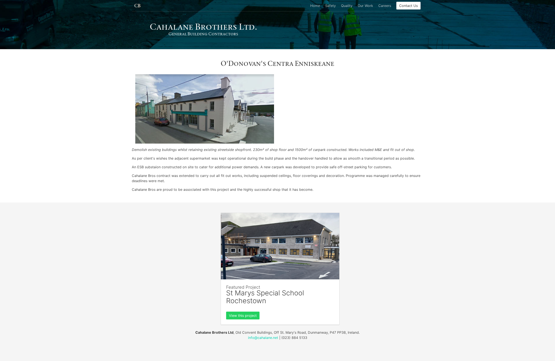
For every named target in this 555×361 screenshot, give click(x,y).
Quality (347, 5)
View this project (243, 315)
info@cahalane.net (263, 337)
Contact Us (408, 5)
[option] (205, 109)
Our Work (365, 5)
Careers (384, 5)
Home (315, 5)
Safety (330, 5)
